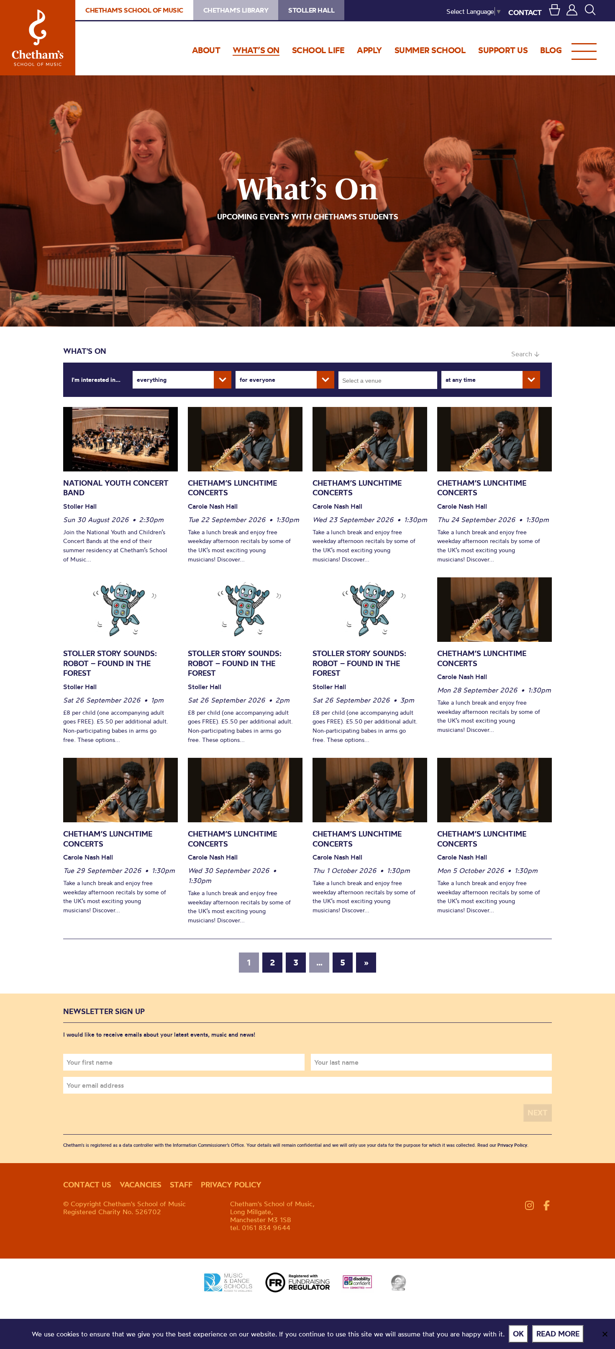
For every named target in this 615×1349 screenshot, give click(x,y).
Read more (557, 1334)
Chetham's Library (236, 10)
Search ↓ (525, 354)
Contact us (87, 1184)
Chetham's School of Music (37, 37)
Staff (181, 1184)
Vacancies (140, 1184)
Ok (518, 1334)
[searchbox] (390, 380)
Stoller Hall (311, 10)
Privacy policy (231, 1184)
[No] (604, 1334)
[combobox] (387, 380)
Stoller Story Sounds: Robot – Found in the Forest (110, 663)
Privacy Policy (512, 1145)
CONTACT (525, 12)
